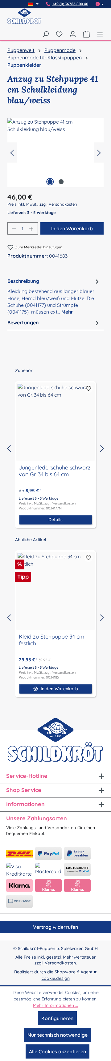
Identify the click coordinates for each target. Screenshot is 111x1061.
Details (55, 519)
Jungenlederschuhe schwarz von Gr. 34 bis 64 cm (55, 471)
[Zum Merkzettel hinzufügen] (88, 388)
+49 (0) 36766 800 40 (70, 4)
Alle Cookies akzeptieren (57, 1051)
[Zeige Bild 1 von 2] (49, 181)
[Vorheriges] (12, 153)
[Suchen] (45, 34)
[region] (55, 152)
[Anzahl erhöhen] (31, 228)
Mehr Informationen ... (55, 1005)
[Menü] (98, 34)
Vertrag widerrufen (55, 927)
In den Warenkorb (72, 228)
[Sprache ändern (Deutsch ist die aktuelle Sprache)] (33, 4)
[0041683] (55, 152)
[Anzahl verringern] (13, 228)
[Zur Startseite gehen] (24, 20)
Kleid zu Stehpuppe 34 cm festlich (51, 640)
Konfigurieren (57, 1018)
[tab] (54, 296)
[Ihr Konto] (73, 34)
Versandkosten (63, 204)
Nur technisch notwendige (57, 1035)
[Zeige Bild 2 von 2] (61, 181)
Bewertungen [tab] (23, 322)
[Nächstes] (99, 153)
